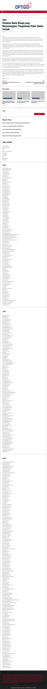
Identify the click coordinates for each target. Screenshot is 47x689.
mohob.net (4, 503)
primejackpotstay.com (7, 657)
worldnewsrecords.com (7, 594)
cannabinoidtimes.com (7, 517)
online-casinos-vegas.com (7, 437)
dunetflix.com (5, 280)
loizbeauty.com (5, 371)
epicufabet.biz (5, 220)
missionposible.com (6, 436)
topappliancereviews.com (7, 442)
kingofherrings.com (6, 384)
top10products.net (6, 470)
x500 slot (36, 675)
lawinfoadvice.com (6, 275)
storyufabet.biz (5, 219)
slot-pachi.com (5, 511)
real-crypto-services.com (7, 255)
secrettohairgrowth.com (7, 393)
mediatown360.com (6, 433)
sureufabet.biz (5, 216)
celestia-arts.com (6, 323)
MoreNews (27, 687)
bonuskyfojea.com (6, 628)
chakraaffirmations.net (7, 493)
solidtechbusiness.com (7, 597)
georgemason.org (6, 463)
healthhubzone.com (6, 182)
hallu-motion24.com (6, 424)
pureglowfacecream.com (7, 382)
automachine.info (6, 566)
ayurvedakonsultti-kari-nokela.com (9, 240)
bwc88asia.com (5, 260)
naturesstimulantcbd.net (7, 302)
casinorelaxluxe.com (6, 633)
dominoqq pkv (5, 158)
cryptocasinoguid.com (7, 233)
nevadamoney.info (6, 410)
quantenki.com (5, 587)
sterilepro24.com (6, 595)
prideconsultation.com (7, 490)
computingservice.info (7, 540)
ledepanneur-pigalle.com (7, 413)
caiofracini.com (5, 542)
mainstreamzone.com (7, 526)
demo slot (31, 675)
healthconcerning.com (7, 519)
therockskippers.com (6, 425)
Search (3, 111)
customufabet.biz (6, 218)
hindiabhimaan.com (6, 444)
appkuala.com (5, 388)
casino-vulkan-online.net (7, 431)
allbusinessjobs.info (6, 468)
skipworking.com (6, 370)
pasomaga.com (5, 299)
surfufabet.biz (5, 213)
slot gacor (13, 675)
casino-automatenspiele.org (8, 363)
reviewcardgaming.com (7, 598)
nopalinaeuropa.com (6, 303)
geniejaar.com (5, 497)
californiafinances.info (7, 407)
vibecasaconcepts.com (7, 584)
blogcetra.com (5, 547)
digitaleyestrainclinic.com (7, 435)
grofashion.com (5, 652)
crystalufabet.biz (5, 222)
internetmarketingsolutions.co (8, 548)
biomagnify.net (5, 304)
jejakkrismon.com (6, 375)
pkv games (7, 78)
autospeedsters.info (6, 568)
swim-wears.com (5, 331)
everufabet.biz (5, 224)
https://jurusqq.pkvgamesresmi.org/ (10, 682)
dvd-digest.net (5, 414)
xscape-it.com (5, 244)
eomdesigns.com (5, 577)
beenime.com (5, 611)
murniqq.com (5, 679)
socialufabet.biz (5, 212)
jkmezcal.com (5, 617)
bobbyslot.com (5, 499)
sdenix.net (4, 352)
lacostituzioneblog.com (7, 288)
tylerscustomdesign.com (7, 335)
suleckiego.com (5, 451)
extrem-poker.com (6, 262)
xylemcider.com (5, 295)
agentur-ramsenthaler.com (8, 576)
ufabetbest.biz (5, 215)
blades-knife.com (6, 559)
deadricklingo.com (6, 572)
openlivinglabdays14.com (7, 238)
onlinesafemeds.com (6, 193)
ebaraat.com (5, 183)
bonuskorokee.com (6, 630)
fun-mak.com (5, 613)
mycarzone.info (5, 583)
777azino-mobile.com (6, 245)
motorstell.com (5, 341)
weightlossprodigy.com (7, 504)
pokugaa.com (5, 659)
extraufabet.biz (5, 208)
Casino (34, 98)
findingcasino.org (6, 564)
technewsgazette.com (7, 381)
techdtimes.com (5, 175)
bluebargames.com (6, 326)
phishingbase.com (6, 655)
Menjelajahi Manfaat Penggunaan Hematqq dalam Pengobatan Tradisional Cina (35, 82)
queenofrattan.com (6, 555)
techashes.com (5, 171)
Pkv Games (4, 19)
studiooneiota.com (6, 562)
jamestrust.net (5, 367)
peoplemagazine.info (6, 169)
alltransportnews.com (7, 229)
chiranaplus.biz (5, 417)
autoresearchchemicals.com (8, 449)
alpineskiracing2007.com (7, 429)
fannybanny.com (5, 641)
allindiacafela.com (6, 428)
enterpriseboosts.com (7, 360)
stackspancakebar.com (7, 418)
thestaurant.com (5, 623)
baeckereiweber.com (6, 168)
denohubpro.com (6, 558)
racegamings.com (6, 656)
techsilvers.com (5, 270)
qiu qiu (3, 148)
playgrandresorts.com (7, 662)
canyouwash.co (5, 172)
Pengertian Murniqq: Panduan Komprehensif (10, 132)
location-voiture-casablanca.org (9, 602)
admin (4, 31)
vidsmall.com (5, 591)
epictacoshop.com (6, 404)
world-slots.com (5, 484)
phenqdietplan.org (6, 277)
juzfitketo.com (5, 298)
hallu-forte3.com (5, 422)
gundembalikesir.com (6, 178)
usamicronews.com (6, 651)
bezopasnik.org (5, 397)
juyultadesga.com (6, 253)
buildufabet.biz (5, 227)
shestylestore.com (6, 666)
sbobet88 (32, 678)
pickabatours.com (6, 471)
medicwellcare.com (6, 590)
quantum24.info (5, 586)
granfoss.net (5, 426)
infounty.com (5, 258)
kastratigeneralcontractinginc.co (9, 235)
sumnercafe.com (5, 278)
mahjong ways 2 (11, 677)
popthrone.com (5, 482)
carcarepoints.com (6, 264)
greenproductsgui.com (7, 518)
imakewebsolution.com (7, 485)
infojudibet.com (5, 477)
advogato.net (5, 356)
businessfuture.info (6, 475)
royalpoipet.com (5, 622)
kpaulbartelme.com (6, 604)
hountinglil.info (5, 492)
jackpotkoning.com (6, 644)
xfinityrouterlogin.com (7, 439)
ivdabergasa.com (6, 252)
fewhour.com (5, 522)
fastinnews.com (5, 640)
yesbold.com (5, 180)
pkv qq (10, 674)
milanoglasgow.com (6, 421)
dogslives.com (5, 553)
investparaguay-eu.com (7, 259)
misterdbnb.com (5, 616)
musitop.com (5, 285)
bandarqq (4, 155)
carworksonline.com (6, 337)
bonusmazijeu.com (6, 627)
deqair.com (4, 269)
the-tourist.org (5, 355)
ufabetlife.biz (5, 209)
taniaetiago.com (5, 296)
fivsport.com (5, 273)
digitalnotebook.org (6, 507)
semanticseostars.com (7, 525)
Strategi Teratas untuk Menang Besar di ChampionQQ (23, 95)
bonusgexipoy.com (6, 631)
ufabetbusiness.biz (6, 204)
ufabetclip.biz (5, 197)
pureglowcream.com (6, 391)
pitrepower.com (5, 432)
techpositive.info (5, 543)
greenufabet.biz (5, 205)
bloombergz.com (6, 359)
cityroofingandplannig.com (8, 251)
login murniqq (25, 679)
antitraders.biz (5, 241)
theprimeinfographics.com (8, 608)
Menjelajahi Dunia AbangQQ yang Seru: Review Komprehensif (11, 82)
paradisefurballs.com (6, 514)
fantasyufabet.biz (6, 200)
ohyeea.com (4, 289)
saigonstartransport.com (7, 400)
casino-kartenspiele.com (7, 362)
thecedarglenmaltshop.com (8, 461)
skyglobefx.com (5, 573)
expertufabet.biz (5, 198)
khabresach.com (5, 446)
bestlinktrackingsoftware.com (8, 624)
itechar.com (4, 179)
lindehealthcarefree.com (7, 467)
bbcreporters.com (6, 231)
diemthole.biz (5, 377)
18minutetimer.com (6, 524)
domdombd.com (5, 635)
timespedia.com (5, 374)
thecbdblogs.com (6, 447)
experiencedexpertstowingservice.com (10, 599)
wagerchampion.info (6, 569)
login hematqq (32, 679)
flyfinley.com (5, 489)
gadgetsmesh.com (6, 533)
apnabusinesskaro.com (7, 450)
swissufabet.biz (5, 202)
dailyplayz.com (5, 637)
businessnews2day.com (7, 593)
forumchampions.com (7, 324)
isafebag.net (5, 357)
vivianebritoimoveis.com (7, 348)
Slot (8, 98)
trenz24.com (5, 368)
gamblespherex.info (6, 575)
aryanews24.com (5, 242)
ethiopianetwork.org (6, 532)
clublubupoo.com (6, 626)
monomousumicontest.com (8, 571)
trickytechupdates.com (7, 443)
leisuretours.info (5, 536)
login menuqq (18, 679)
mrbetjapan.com (5, 385)
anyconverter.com (6, 373)
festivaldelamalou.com (7, 327)
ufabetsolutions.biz (6, 211)
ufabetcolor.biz (5, 206)
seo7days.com (5, 389)
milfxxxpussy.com (6, 282)
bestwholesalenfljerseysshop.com (9, 237)
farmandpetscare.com (7, 539)
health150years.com (6, 342)
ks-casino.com (5, 263)
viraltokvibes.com (6, 346)
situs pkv (8, 675)
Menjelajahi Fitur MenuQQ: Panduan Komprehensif (11, 135)
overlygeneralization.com (7, 530)
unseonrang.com (6, 544)
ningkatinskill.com (6, 271)
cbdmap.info (5, 478)
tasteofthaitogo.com (6, 395)
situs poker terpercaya (7, 151)
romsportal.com (5, 663)
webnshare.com (5, 529)
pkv (21, 675)
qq (2, 150)
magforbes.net (5, 349)
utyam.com (4, 287)
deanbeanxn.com (6, 479)
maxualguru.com (5, 508)
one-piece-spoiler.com (7, 561)
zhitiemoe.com (5, 291)
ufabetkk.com (5, 378)
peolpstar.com (5, 334)
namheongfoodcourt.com (7, 420)
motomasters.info (6, 582)
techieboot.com (5, 176)
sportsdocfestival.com (7, 664)
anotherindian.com (6, 293)
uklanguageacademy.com (7, 466)
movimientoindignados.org (8, 281)
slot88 (15, 681)
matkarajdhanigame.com (7, 481)
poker (3, 157)
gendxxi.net (4, 580)
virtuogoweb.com (6, 189)
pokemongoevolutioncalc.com (8, 653)
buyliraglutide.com (6, 191)
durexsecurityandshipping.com (8, 249)
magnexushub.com (6, 187)
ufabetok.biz (5, 223)
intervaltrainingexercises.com (8, 619)
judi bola (18, 675)
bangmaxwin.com (6, 402)
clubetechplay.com (6, 634)
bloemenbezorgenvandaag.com (9, 392)
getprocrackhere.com (6, 638)
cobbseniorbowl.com (6, 247)
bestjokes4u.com (6, 495)
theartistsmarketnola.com (7, 415)
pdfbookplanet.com (6, 554)
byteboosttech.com (6, 186)
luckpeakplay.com (6, 649)
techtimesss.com (5, 338)
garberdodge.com (6, 330)
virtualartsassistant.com (7, 606)
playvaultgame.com (6, 660)
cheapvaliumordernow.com (8, 609)
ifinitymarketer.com (6, 642)
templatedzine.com (6, 274)
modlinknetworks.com (7, 645)
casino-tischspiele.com (7, 364)
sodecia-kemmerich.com (7, 612)
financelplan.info (5, 474)
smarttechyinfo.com (6, 506)
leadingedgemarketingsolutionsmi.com (10, 234)
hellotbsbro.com (5, 537)
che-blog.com (5, 486)
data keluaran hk (6, 147)
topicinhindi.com (5, 464)
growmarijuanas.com (6, 528)
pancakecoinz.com (6, 488)
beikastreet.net (5, 316)
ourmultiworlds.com (6, 319)
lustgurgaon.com (6, 496)
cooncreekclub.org (6, 320)
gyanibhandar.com (6, 194)
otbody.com (4, 366)
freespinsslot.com (6, 513)
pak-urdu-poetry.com (6, 546)
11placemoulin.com (6, 500)
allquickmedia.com (6, 380)
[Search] (45, 12)
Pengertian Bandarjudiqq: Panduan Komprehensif (38, 95)
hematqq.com (12, 679)
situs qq (28, 674)
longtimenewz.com (6, 646)
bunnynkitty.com (5, 396)
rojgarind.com (5, 521)
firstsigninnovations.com (7, 328)
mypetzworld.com (6, 256)
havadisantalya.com (6, 173)
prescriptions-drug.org (7, 344)
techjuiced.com (5, 184)
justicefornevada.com (6, 535)
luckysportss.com (6, 648)
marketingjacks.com (6, 440)
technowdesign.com (6, 248)
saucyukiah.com (5, 315)
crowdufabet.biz (5, 226)
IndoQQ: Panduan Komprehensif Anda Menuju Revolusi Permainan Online (9, 95)
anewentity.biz (5, 386)
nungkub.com (5, 292)
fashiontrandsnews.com (7, 230)
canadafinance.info (6, 409)
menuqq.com (5, 674)
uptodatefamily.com (6, 284)
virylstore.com (5, 340)
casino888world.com (6, 615)
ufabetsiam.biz (5, 201)
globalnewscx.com (6, 551)
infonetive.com (5, 403)
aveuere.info (5, 515)
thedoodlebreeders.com (7, 266)
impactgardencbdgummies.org (8, 300)
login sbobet (27, 678)
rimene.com (4, 411)
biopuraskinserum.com (7, 406)
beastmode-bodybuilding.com (8, 473)
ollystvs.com (4, 550)
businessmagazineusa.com (8, 588)
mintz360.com (5, 502)
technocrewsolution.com (7, 345)
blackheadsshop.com (6, 601)
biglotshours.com (6, 190)
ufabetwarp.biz (5, 195)
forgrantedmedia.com (7, 333)
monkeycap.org (5, 351)
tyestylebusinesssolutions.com (8, 620)
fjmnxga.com (5, 399)
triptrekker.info (5, 579)
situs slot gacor (5, 146)
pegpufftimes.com (6, 322)
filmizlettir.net (5, 317)
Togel (11, 98)
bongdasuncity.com (6, 510)
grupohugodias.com (6, 267)
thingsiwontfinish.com (7, 667)
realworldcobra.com (6, 565)
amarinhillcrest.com (6, 353)
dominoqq (4, 152)
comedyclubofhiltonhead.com (8, 605)
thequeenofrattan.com (7, 557)
